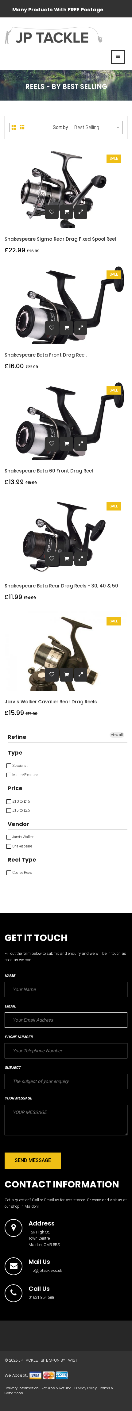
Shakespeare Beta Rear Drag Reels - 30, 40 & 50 (61, 586)
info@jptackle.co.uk (45, 1270)
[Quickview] (80, 212)
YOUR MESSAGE (18, 1098)
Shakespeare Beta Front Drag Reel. (46, 355)
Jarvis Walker (22, 837)
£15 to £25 (20, 810)
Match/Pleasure (24, 775)
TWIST (71, 1360)
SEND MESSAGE (33, 1160)
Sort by (60, 127)
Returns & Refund (56, 1388)
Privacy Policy (85, 1388)
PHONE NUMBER (19, 1037)
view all (117, 735)
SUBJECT (13, 1067)
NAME (10, 975)
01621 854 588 (41, 1297)
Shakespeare (21, 846)
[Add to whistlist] (52, 212)
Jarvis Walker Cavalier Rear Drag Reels (51, 701)
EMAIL (10, 1006)
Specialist (19, 765)
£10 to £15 (20, 801)
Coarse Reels (21, 872)
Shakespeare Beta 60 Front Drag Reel (49, 471)
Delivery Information (22, 1388)
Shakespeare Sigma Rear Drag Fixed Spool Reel (60, 239)
